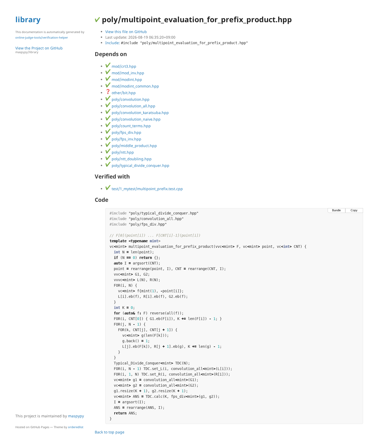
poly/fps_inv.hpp (126, 138)
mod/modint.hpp (126, 79)
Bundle (336, 210)
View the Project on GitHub (39, 49)
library (27, 19)
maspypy (76, 415)
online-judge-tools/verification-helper (41, 37)
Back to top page (109, 432)
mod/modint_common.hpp (135, 86)
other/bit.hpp (123, 92)
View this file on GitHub (126, 31)
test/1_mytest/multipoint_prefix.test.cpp (147, 188)
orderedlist (75, 427)
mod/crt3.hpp (123, 66)
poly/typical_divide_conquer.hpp (140, 165)
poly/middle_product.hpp (134, 145)
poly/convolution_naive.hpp (136, 119)
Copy (354, 210)
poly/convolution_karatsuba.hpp (140, 112)
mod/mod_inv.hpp (127, 72)
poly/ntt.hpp (122, 152)
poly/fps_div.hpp (126, 132)
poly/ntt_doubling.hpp (131, 158)
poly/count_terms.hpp (131, 125)
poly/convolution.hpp (130, 99)
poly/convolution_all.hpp (133, 105)
